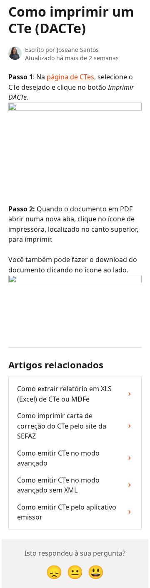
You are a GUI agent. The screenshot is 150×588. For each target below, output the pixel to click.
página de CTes (70, 76)
